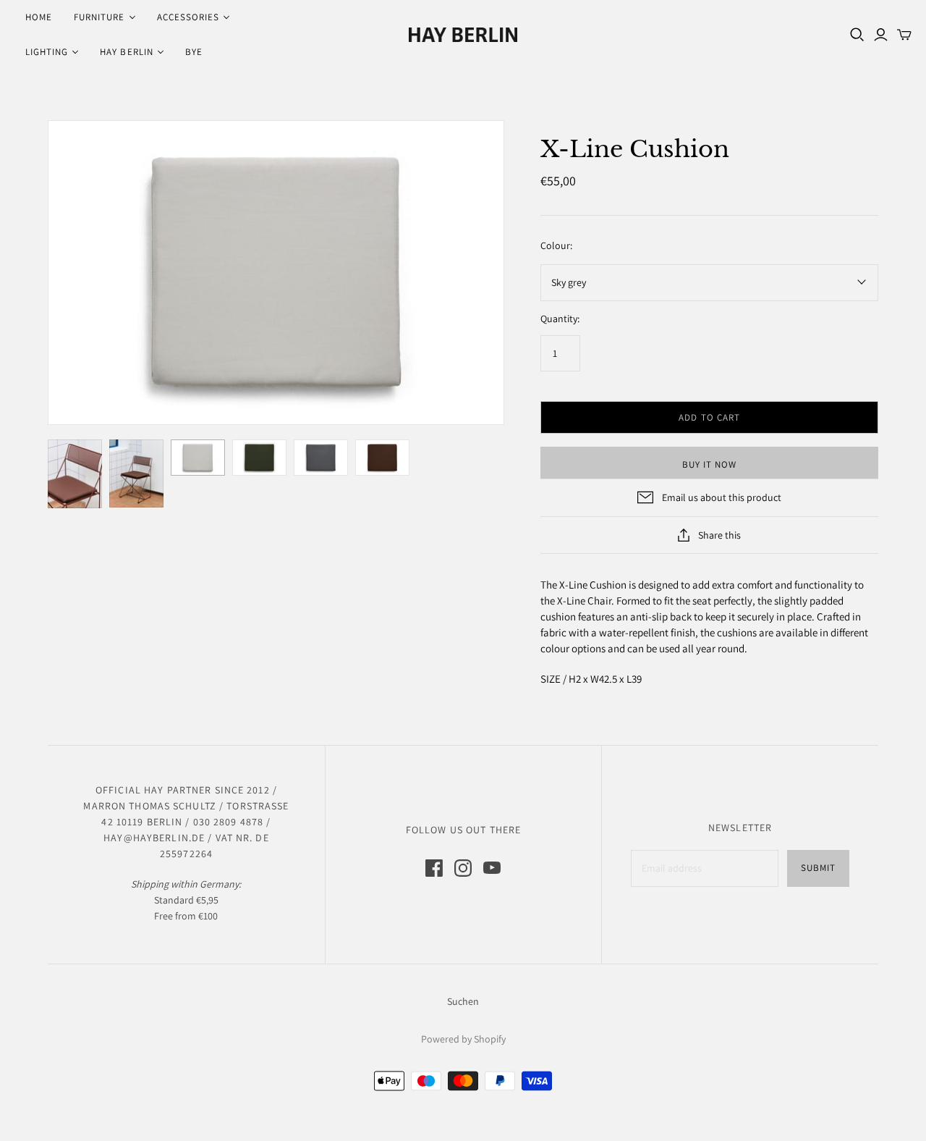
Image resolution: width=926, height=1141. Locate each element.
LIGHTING (46, 52)
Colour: (556, 245)
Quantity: (559, 318)
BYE (194, 52)
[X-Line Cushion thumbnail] (75, 473)
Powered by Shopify (463, 1038)
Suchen (463, 1001)
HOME (38, 17)
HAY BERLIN (126, 52)
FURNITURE (99, 17)
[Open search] (857, 35)
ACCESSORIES (188, 17)
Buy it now (709, 464)
